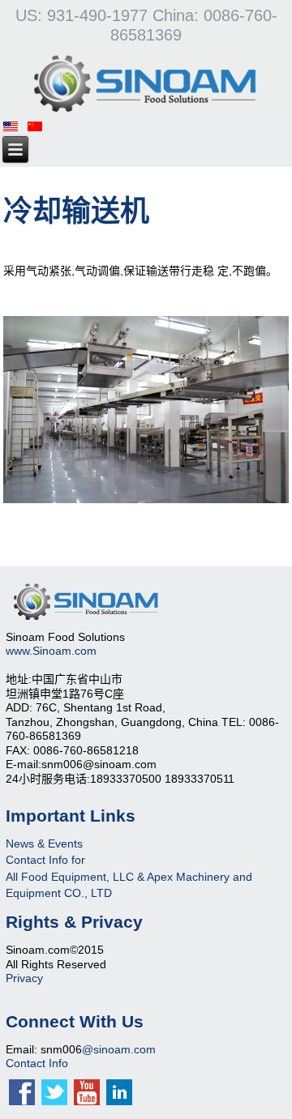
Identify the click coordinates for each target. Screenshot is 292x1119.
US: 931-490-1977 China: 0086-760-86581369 (146, 25)
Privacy (24, 978)
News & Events (44, 843)
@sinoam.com (119, 1049)
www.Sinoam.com (51, 650)
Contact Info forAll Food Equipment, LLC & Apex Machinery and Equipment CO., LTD (129, 876)
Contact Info (37, 1063)
